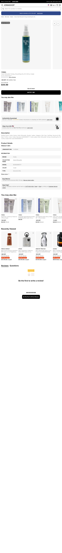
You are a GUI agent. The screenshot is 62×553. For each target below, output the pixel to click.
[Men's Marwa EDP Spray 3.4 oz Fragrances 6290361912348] (50, 233)
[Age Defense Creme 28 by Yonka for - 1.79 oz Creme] (50, 199)
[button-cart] (60, 5)
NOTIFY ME (31, 92)
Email (36, 186)
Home (2, 16)
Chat (40, 186)
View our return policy (28, 180)
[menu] (2, 5)
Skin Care (7, 16)
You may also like (7, 97)
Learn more (49, 119)
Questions (14, 266)
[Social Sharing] (54, 23)
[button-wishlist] (57, 5)
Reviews (5, 266)
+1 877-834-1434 (29, 186)
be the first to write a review (31, 296)
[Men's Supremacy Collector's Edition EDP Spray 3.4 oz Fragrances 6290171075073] (33, 233)
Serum (11, 16)
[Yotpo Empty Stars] (4, 77)
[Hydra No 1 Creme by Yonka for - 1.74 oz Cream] (16, 199)
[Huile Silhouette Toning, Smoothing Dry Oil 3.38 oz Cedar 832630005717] (58, 23)
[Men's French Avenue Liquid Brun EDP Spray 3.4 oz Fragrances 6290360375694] (16, 233)
